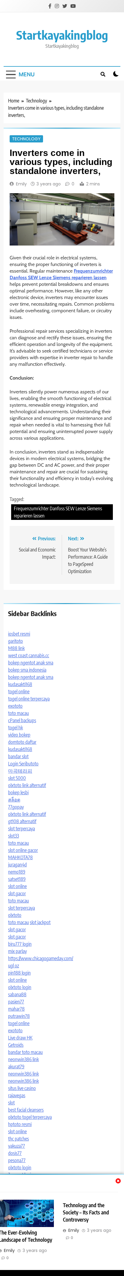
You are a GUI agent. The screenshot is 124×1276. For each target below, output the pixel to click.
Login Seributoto (23, 764)
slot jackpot (40, 922)
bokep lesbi (18, 792)
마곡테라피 (20, 771)
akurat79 (16, 1067)
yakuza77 (16, 1146)
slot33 (13, 836)
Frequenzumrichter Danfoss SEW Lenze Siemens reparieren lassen (58, 512)
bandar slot (18, 756)
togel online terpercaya (29, 699)
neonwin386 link (23, 1059)
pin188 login (19, 973)
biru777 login (20, 944)
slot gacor (17, 893)
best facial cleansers (26, 1110)
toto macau (18, 713)
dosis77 (15, 1153)
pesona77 (17, 1160)
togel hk (15, 728)
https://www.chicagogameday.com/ (40, 958)
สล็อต (14, 800)
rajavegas (16, 1095)
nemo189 (16, 872)
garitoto (15, 641)
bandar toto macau (25, 1052)
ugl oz (13, 966)
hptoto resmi (20, 1124)
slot (11, 1103)
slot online (17, 886)
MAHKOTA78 (20, 857)
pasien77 (16, 1002)
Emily (21, 184)
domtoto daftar (22, 742)
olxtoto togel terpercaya (30, 1117)
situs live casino (22, 1088)
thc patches (18, 1139)
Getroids (15, 1045)
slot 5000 (17, 778)
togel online (18, 691)
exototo (15, 706)
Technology (26, 139)
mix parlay (17, 951)
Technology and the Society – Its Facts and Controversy (86, 1212)
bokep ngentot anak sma (30, 663)
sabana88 (17, 994)
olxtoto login (19, 987)
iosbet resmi (19, 634)
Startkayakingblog (62, 34)
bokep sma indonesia (27, 670)
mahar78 (16, 1009)
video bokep (19, 735)
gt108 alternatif (22, 821)
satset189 (17, 879)
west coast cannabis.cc (28, 655)
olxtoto (14, 915)
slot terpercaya (21, 829)
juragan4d (17, 865)
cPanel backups (22, 720)
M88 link (16, 648)
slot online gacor (23, 850)
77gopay (16, 807)
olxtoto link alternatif (27, 785)
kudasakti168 (20, 684)
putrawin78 (19, 1016)
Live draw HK (20, 1038)
